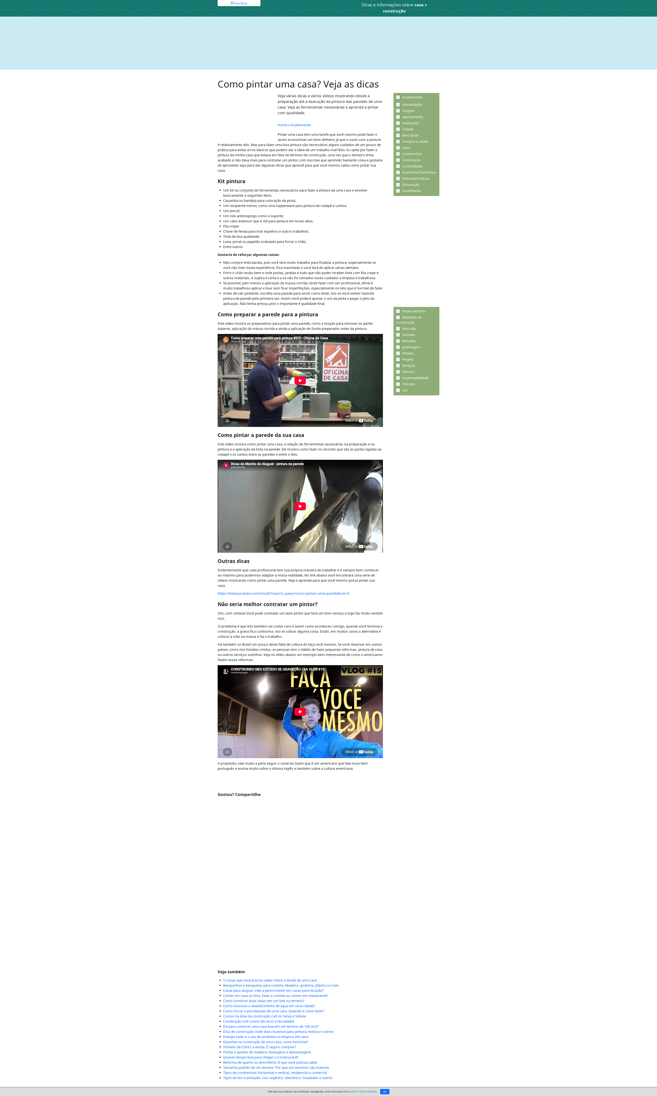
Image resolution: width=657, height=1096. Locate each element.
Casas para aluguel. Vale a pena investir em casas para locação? (273, 990)
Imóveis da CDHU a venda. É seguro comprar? (259, 1047)
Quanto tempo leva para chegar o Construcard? (260, 1057)
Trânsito (408, 384)
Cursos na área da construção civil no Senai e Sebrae (264, 1016)
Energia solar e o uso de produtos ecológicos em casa (265, 1036)
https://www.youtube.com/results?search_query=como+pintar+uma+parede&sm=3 (283, 593)
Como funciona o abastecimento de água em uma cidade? (269, 1006)
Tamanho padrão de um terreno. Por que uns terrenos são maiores (276, 1067)
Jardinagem (410, 347)
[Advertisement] (320, 43)
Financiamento (413, 311)
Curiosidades (412, 166)
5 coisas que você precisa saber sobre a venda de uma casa (270, 980)
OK (385, 1091)
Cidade (407, 129)
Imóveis (408, 334)
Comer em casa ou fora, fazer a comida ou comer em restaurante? (275, 995)
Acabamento (301, 125)
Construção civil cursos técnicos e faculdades (259, 1021)
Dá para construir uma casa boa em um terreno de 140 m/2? (271, 1026)
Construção (411, 160)
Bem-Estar (410, 135)
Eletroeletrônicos (415, 178)
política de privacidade (363, 1091)
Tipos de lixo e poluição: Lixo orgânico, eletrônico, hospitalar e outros (277, 1077)
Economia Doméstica (418, 172)
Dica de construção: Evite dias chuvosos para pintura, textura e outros (278, 1031)
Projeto (407, 359)
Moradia (408, 341)
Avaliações (410, 123)
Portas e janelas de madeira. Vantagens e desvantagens (267, 1052)
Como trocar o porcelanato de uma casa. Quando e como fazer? (273, 1011)
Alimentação (411, 104)
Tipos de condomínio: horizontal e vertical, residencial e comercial (275, 1072)
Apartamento (412, 117)
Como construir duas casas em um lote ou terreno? (263, 1000)
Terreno (408, 371)
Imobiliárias (411, 190)
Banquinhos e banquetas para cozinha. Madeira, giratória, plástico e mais (281, 985)
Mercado (408, 328)
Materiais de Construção (409, 320)
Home (282, 125)
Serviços (408, 365)
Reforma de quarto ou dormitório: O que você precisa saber (270, 1062)
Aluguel (407, 110)
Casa (405, 147)
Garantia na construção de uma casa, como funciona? (265, 1042)
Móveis (407, 353)
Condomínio (411, 153)
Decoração (410, 184)
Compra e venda (414, 141)
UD (404, 390)
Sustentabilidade (415, 378)
